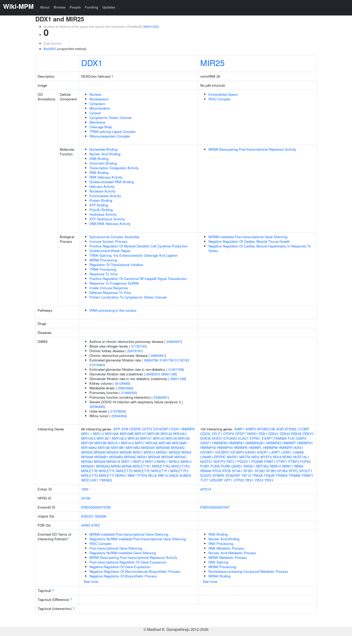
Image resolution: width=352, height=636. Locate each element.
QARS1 (236, 466)
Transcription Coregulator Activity (114, 167)
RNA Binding (98, 172)
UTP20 (238, 480)
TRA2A (257, 475)
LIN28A (298, 452)
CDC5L (205, 433)
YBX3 (268, 480)
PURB (225, 466)
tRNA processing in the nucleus (113, 310)
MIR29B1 (101, 456)
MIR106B (127, 433)
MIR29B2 (116, 456)
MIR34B (167, 456)
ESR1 (175, 428)
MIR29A (87, 456)
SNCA (173, 475)
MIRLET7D (124, 470)
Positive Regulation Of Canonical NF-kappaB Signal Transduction (138, 278)
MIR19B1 (118, 447)
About (44, 7)
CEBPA (135, 428)
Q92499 (100, 516)
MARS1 (232, 456)
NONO (287, 456)
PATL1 (231, 461)
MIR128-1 (180, 433)
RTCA (216, 470)
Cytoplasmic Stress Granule (110, 117)
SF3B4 (282, 470)
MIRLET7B (89, 470)
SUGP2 (206, 475)
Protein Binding (100, 200)
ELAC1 (243, 438)
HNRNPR (285, 447)
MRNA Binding (219, 576)
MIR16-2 (127, 442)
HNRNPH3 (225, 447)
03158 (85, 498)
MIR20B (126, 452)
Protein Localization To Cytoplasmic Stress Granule (127, 297)
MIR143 (158, 438)
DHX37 (217, 438)
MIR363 (87, 461)
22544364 (118, 415)
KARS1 (250, 452)
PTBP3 (293, 461)
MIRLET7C (107, 470)
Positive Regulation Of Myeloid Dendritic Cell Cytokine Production (138, 246)
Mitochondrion (99, 108)
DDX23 (285, 433)
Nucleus (95, 94)
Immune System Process (108, 241)
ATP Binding (98, 205)
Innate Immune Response (108, 287)
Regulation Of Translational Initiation (116, 264)
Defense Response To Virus (110, 292)
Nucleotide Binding (103, 149)
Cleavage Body (100, 126)
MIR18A (152, 442)
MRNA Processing (103, 259)
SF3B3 (271, 470)
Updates (108, 7)
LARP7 (275, 452)
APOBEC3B (266, 428)
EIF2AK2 (230, 438)
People (75, 7)
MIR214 (149, 452)
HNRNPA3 (273, 442)
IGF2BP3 (237, 452)
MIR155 (184, 438)
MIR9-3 (186, 461)
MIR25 (212, 62)
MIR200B (163, 447)
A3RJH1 (87, 516)
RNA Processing (220, 543)
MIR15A (87, 442)
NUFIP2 (219, 461)
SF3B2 (260, 470)
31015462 (96, 364)
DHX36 (205, 438)
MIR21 (138, 452)
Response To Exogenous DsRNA (114, 283)
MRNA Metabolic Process (227, 557)
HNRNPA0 (220, 442)
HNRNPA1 (236, 442)
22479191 (134, 350)
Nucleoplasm (99, 98)
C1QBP (303, 428)
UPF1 (228, 480)
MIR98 (127, 466)
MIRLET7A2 (161, 466)
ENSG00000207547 (215, 507)
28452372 (153, 374)
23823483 (125, 387)
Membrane (97, 122)
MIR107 (140, 433)
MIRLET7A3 (180, 466)
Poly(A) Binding (101, 209)
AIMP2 (251, 428)
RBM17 (287, 466)
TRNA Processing (102, 269)
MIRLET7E (142, 470)
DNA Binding (98, 158)
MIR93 (116, 466)
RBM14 (275, 466)
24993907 (173, 341)
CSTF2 (147, 428)
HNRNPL (255, 447)
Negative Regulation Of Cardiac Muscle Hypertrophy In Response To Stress (259, 248)
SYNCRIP (232, 475)
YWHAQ (105, 480)
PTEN (142, 475)
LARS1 (286, 452)
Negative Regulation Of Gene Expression (120, 566)
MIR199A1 (180, 442)
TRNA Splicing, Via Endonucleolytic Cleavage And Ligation (133, 255)
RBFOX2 (262, 466)
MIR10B (153, 433)
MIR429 (99, 461)
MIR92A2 (103, 466)
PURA (215, 466)
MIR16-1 (113, 442)
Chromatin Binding (103, 163)
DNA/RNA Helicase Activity (110, 223)
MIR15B (100, 442)
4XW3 (85, 525)
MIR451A (113, 461)
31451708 (166, 360)
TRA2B (269, 475)
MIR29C (130, 456)
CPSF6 (228, 433)
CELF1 (217, 433)
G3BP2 (301, 438)
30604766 (151, 360)
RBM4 (298, 466)
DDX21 (273, 433)
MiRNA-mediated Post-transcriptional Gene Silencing (247, 236)
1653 (84, 489)
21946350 (128, 392)
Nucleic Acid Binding (104, 153)
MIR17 (140, 442)
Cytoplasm (97, 103)
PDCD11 (243, 461)
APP (116, 428)
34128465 (122, 383)
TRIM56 (294, 475)
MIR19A (104, 447)
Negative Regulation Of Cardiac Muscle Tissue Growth (249, 241)
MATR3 (244, 456)
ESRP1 (267, 438)
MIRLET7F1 (160, 470)
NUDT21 (206, 461)
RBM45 (205, 470)
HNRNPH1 (305, 442)
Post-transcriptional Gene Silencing (115, 548)
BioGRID (50, 48)
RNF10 (163, 475)
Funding (91, 7)
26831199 (168, 374)
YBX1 (249, 480)
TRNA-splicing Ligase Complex (112, 131)
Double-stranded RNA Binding (111, 181)
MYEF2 (266, 456)
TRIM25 (282, 475)
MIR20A (112, 452)
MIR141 (146, 438)
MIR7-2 (138, 461)
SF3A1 (237, 470)
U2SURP (216, 480)
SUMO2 (185, 475)
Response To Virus (103, 273)
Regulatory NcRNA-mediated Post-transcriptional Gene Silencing (137, 538)
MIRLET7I (106, 475)
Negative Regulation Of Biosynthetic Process (123, 576)
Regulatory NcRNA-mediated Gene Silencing (122, 552)
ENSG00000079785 (96, 507)
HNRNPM (270, 447)
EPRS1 (255, 438)
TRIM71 (307, 475)
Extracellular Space (223, 94)
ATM (124, 428)
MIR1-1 (86, 433)
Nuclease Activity (102, 191)
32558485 (96, 406)
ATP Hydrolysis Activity (107, 218)
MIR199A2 (89, 447)
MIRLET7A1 (142, 466)
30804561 (157, 355)
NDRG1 (121, 475)
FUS (291, 438)
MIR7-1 (126, 461)
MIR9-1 (162, 461)
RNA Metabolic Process (226, 548)
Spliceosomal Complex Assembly (114, 236)
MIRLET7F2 (179, 470)
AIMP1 (239, 428)
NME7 (132, 475)
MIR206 (99, 452)
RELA (152, 475)
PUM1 (204, 466)
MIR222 (174, 452)
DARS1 (252, 433)
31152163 (138, 346)
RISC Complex (219, 98)
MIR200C (178, 447)
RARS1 (249, 466)
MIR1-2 (98, 433)
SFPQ (293, 470)
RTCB (226, 470)
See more (91, 581)
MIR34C (180, 456)
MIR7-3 (150, 461)
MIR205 (87, 452)
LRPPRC (219, 456)
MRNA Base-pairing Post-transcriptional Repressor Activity (252, 149)
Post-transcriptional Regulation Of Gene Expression (127, 562)
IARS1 (298, 447)
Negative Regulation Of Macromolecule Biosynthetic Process (135, 571)
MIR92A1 (88, 466)
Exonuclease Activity (105, 195)
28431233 (150, 26)
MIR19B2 (133, 447)
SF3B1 (248, 470)
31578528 (117, 411)
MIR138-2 (119, 438)
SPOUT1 (305, 470)
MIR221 (162, 452)
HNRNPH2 (208, 447)
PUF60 (305, 461)
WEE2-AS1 (89, 480)
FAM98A (280, 438)
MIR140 (133, 438)
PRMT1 (269, 461)
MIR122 (166, 433)
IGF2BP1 (207, 452)
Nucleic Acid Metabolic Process (232, 552)
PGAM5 (257, 461)
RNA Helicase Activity (106, 177)
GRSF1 (205, 442)
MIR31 (142, 456)
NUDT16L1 (301, 456)
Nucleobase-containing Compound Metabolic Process (248, 571)
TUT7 (204, 480)
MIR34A (154, 456)
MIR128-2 (88, 438)
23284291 (161, 397)
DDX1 (92, 62)
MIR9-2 (174, 461)
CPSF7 (240, 433)
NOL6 (277, 456)
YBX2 (259, 480)
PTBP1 (281, 461)
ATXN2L (290, 428)
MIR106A (112, 433)
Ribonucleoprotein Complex (109, 136)
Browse (59, 7)
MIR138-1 (104, 438)
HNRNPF (289, 442)
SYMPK (218, 475)
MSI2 (255, 456)
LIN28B (205, 456)
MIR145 (171, 438)
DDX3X (296, 433)
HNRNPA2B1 (255, 442)
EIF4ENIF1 (161, 428)
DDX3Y (308, 433)
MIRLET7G (89, 475)
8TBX (95, 525)
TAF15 (246, 475)
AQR (279, 428)
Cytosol (95, 112)
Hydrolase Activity (103, 214)
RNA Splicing (218, 562)
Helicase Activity (102, 186)
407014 (205, 489)
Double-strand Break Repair (109, 250)
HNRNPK (188, 428)
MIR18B (165, 442)
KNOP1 (263, 452)
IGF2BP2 (222, 452)
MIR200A (148, 447)
